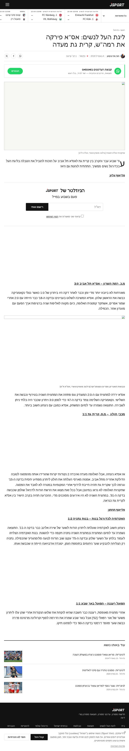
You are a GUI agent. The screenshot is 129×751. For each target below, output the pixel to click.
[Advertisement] (64, 253)
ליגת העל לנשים (107, 726)
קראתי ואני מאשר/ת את (63, 216)
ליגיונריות (25, 726)
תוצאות (90, 726)
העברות (11, 726)
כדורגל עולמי (41, 726)
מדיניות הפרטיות (118, 746)
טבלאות (77, 726)
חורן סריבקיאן (113, 56)
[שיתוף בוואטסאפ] (20, 56)
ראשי (123, 30)
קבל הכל (39, 737)
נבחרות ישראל (60, 726)
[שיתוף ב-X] (6, 56)
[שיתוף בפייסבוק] (13, 56)
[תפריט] (7, 4)
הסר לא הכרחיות (16, 737)
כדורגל (116, 30)
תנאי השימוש (52, 216)
